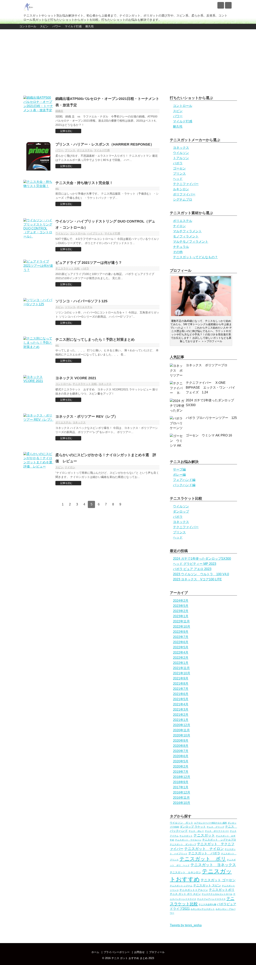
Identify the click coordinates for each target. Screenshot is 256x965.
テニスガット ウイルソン (188, 840)
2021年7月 (180, 688)
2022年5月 (180, 647)
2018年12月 (181, 777)
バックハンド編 (184, 485)
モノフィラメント (186, 236)
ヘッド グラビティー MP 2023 (194, 563)
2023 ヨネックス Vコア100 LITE (197, 579)
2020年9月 (180, 740)
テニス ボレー (196, 831)
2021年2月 (180, 714)
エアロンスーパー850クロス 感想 (210, 823)
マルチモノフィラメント (190, 241)
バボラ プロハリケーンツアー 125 (211, 417)
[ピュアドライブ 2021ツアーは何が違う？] (38, 275)
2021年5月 (180, 699)
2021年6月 (180, 694)
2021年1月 (180, 720)
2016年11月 (181, 797)
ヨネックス (104, 383)
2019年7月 (180, 771)
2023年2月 (180, 611)
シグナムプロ (182, 199)
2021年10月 (181, 673)
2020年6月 (180, 756)
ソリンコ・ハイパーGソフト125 (81, 301)
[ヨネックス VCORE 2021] (38, 390)
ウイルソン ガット (181, 822)
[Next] (127, 504)
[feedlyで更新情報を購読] (220, 5)
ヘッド (178, 178)
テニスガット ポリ (202, 859)
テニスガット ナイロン (204, 849)
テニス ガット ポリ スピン (185, 893)
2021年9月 (180, 678)
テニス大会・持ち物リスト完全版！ (84, 183)
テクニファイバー (186, 184)
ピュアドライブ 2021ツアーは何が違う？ (88, 263)
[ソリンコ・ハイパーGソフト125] (38, 313)
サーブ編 (179, 469)
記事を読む (66, 131)
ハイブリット (95, 233)
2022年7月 (180, 637)
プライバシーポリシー (117, 952)
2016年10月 (181, 802)
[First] (48, 504)
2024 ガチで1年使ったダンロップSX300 (202, 558)
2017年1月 (180, 787)
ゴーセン (179, 168)
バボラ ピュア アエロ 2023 (192, 569)
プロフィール (157, 952)
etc (57, 188)
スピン (44, 26)
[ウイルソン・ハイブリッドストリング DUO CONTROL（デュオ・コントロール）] (38, 233)
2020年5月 (180, 761)
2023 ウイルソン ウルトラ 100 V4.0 (201, 574)
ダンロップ (181, 511)
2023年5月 (180, 606)
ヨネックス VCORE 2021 (75, 378)
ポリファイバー (184, 194)
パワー (56, 26)
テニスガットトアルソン (193, 889)
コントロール (27, 26)
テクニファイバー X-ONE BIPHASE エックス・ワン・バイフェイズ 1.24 (210, 387)
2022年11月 (181, 621)
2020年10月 (181, 735)
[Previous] (55, 504)
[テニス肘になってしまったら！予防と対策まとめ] (38, 351)
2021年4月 (180, 704)
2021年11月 (181, 668)
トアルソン (181, 158)
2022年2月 (180, 657)
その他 (178, 252)
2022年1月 (180, 663)
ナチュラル (181, 246)
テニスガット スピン (207, 885)
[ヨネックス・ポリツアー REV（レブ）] (38, 428)
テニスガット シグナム (181, 885)
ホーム (95, 952)
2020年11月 (181, 730)
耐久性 (89, 26)
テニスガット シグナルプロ (219, 839)
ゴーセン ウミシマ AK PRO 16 (209, 435)
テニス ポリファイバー (217, 831)
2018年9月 (180, 782)
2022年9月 (180, 631)
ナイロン (70, 467)
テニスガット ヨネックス (213, 865)
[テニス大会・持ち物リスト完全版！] (38, 195)
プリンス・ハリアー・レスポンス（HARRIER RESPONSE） (104, 144)
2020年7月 (180, 751)
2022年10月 (181, 626)
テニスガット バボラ (204, 853)
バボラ (85, 268)
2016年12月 (181, 792)
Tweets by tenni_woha (186, 925)
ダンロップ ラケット (193, 826)
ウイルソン (61, 233)
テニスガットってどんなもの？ (195, 257)
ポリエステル (84, 150)
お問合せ (139, 952)
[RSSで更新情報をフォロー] (228, 5)
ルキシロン (181, 189)
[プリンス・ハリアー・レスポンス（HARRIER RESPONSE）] (38, 156)
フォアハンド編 (184, 480)
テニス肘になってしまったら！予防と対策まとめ (95, 340)
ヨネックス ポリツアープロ (208, 365)
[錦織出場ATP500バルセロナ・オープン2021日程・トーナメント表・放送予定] (38, 111)
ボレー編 (179, 474)
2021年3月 (180, 709)
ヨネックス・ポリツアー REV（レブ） (86, 416)
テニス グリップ (215, 827)
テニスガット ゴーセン (218, 880)
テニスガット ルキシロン (185, 872)
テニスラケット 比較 (67, 268)
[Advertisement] (128, 60)
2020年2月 (180, 766)
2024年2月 (180, 600)
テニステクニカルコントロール (217, 894)
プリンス (70, 150)
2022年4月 (180, 652)
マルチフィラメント (187, 231)
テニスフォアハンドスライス (211, 899)
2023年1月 (180, 616)
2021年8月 (180, 683)
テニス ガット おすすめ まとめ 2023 (132, 958)
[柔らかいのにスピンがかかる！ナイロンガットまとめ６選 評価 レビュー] (38, 467)
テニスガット (186, 836)
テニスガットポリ (221, 889)
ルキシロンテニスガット (203, 909)
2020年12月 (181, 725)
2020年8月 (180, 745)
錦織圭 (59, 110)
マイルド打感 (73, 26)
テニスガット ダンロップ (183, 844)
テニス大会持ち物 (207, 904)
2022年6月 (180, 642)
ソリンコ (70, 306)
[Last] (134, 504)
